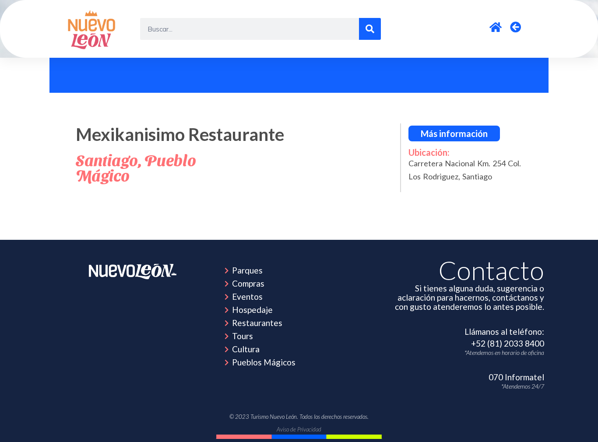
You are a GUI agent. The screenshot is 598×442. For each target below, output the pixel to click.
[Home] (132, 271)
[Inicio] (92, 28)
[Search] (370, 29)
